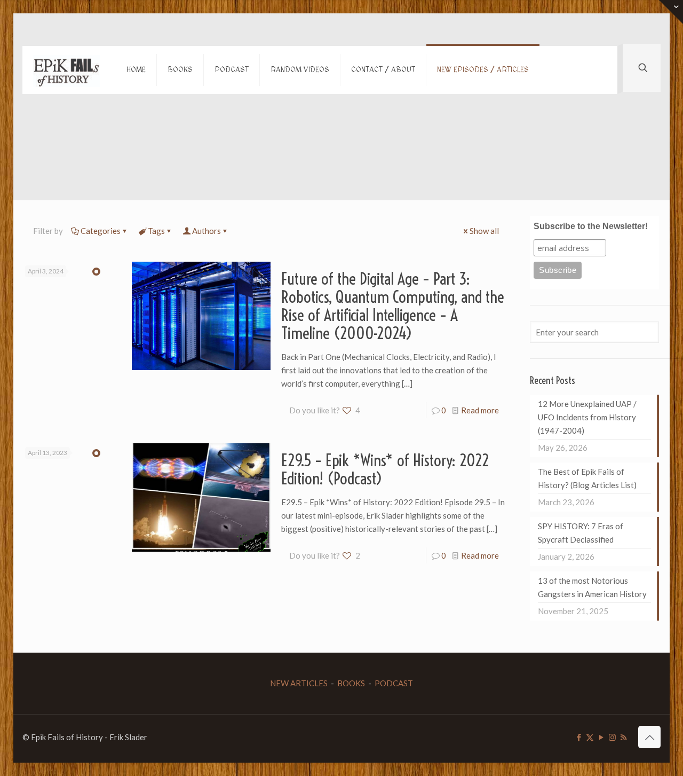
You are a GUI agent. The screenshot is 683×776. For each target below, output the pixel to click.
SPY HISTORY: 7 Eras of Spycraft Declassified (580, 532)
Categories (101, 231)
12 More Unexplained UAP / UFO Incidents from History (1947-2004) (587, 417)
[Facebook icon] (579, 737)
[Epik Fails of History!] (66, 70)
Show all (484, 231)
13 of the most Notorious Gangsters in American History (592, 587)
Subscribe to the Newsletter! (591, 226)
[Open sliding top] (671, 12)
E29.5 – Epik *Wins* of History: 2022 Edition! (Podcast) (385, 469)
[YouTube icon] (601, 737)
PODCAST (394, 683)
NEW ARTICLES (299, 683)
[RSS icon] (624, 737)
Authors (206, 231)
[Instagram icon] (612, 737)
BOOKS (351, 683)
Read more (480, 410)
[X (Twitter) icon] (590, 737)
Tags (156, 231)
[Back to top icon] (649, 737)
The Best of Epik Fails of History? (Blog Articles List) (587, 478)
